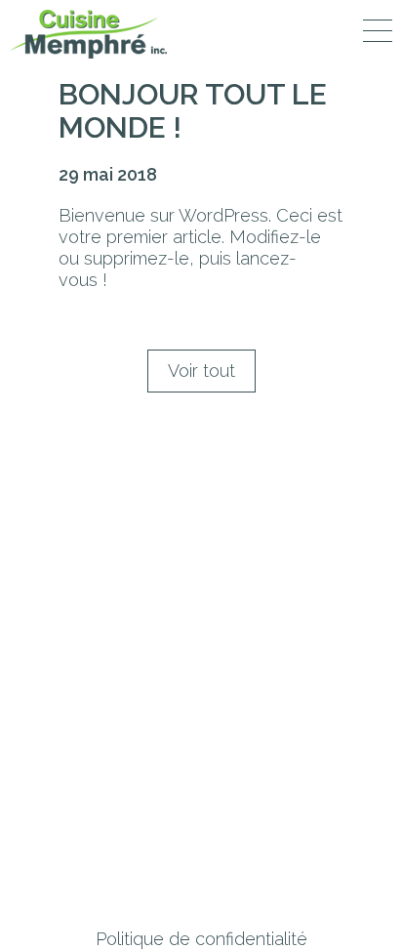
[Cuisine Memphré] (88, 34)
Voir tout (201, 370)
